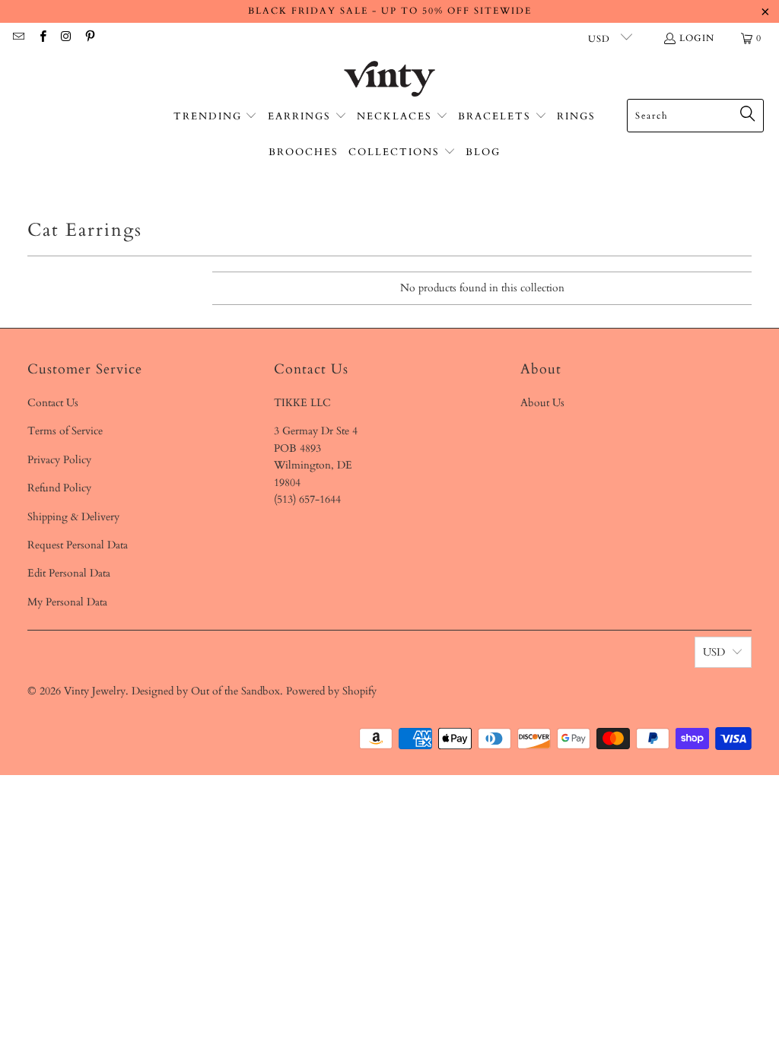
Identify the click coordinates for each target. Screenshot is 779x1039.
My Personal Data (67, 602)
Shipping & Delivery (73, 517)
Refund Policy (59, 488)
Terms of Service (65, 431)
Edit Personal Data (68, 573)
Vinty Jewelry (95, 691)
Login (696, 38)
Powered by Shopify (331, 691)
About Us (542, 403)
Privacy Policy (59, 460)
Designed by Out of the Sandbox (206, 691)
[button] (215, 117)
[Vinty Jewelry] (389, 80)
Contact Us (52, 403)
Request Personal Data (77, 545)
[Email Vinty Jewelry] (17, 38)
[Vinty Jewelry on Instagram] (65, 38)
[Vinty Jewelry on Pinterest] (89, 38)
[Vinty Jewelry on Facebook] (41, 38)
